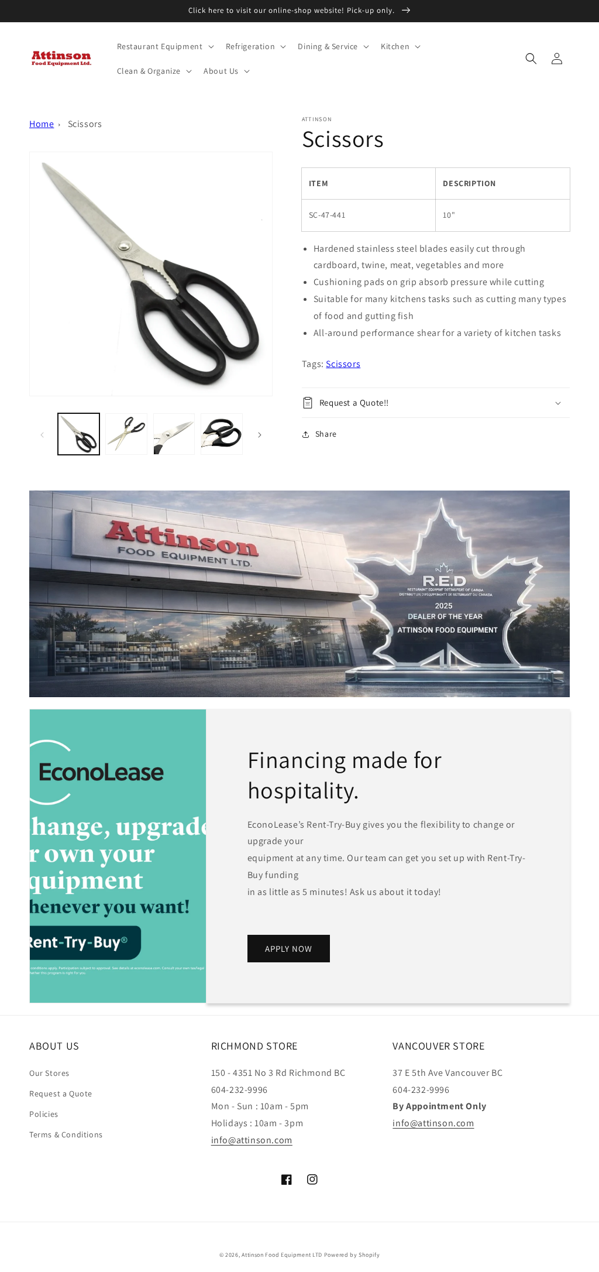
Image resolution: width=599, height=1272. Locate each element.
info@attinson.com (251, 1140)
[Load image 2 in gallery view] (126, 434)
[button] (164, 46)
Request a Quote (60, 1093)
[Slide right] (260, 434)
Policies (43, 1114)
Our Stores (49, 1073)
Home (41, 124)
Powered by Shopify (352, 1255)
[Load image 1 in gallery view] (78, 434)
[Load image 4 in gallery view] (221, 434)
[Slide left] (42, 434)
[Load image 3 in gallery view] (174, 434)
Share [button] (326, 433)
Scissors (85, 124)
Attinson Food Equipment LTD (282, 1255)
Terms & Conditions (66, 1134)
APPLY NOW (288, 948)
